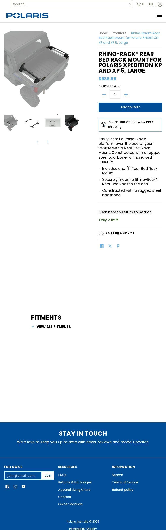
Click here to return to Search (125, 212)
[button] (102, 246)
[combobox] (69, 4)
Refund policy (122, 489)
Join (47, 475)
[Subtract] (104, 94)
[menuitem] (144, 4)
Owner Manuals (70, 504)
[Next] (47, 142)
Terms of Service (125, 482)
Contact (64, 497)
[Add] (125, 94)
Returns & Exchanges (75, 482)
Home (103, 33)
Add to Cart (130, 107)
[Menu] (159, 15)
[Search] (130, 4)
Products (119, 33)
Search (117, 475)
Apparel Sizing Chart (74, 489)
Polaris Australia (77, 522)
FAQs (62, 475)
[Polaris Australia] (27, 15)
